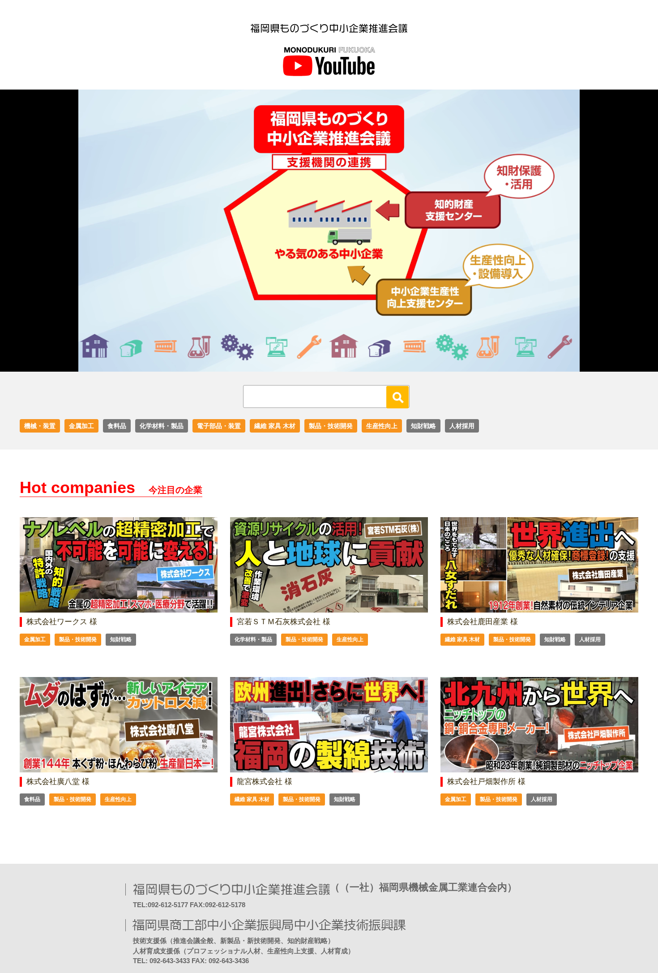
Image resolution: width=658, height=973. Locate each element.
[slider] (319, 365)
